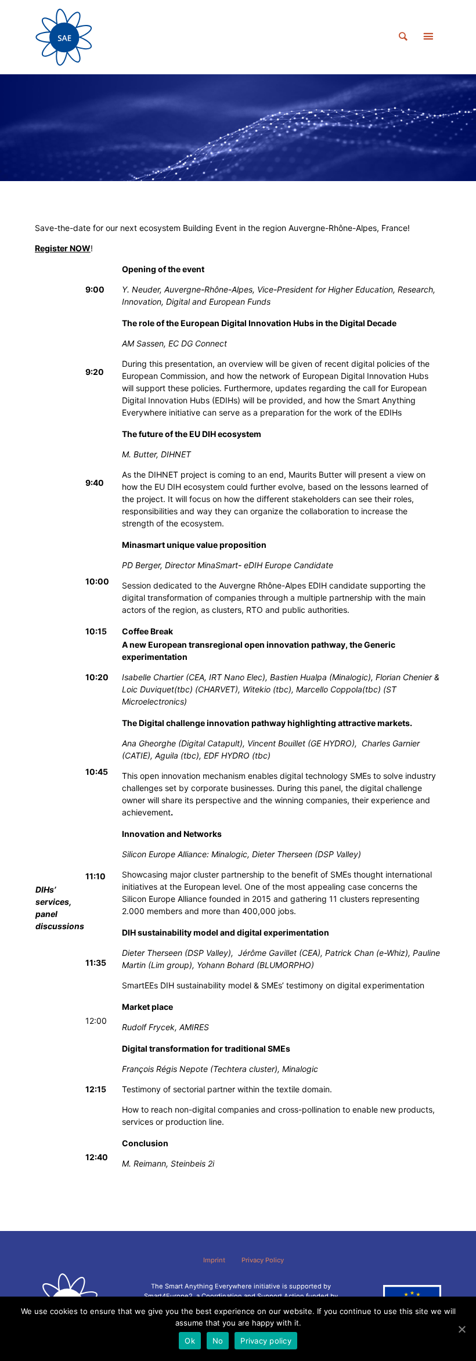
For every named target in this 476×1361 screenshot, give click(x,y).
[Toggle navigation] (427, 37)
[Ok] (461, 1329)
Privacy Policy (262, 1260)
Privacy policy (265, 1340)
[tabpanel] (238, 127)
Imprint (214, 1260)
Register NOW (63, 248)
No (217, 1340)
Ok (190, 1340)
